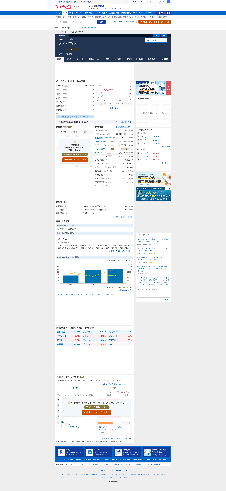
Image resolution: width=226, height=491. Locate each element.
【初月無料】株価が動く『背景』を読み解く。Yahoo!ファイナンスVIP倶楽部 (84, 294)
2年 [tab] (129, 104)
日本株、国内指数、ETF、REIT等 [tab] (97, 464)
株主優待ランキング (102, 17)
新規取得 (101, 6)
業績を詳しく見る (126, 290)
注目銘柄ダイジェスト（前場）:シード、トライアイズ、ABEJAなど (114, 428)
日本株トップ (60, 17)
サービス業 (68, 39)
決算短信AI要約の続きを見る (120, 251)
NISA (135, 13)
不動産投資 (125, 13)
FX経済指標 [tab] (137, 464)
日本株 (65, 13)
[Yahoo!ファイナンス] (70, 6)
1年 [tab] (123, 104)
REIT (150, 17)
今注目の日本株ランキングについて (118, 384)
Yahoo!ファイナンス (107, 470)
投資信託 (88, 13)
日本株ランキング (73, 17)
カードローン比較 (145, 13)
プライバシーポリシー (66, 474)
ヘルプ (140, 2)
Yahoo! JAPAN (131, 2)
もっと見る (166, 146)
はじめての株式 (161, 17)
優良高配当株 (117, 17)
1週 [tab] (104, 104)
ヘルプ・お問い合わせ (108, 477)
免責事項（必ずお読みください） (141, 474)
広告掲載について (105, 474)
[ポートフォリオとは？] (68, 27)
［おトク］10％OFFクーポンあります (108, 8)
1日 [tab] (98, 104)
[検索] (168, 1)
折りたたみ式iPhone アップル (161, 2)
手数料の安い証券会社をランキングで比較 (75, 117)
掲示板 (104, 13)
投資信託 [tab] (148, 464)
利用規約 (94, 474)
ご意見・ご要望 (122, 477)
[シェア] (156, 35)
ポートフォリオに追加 (157, 40)
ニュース (97, 13)
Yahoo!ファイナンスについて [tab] (74, 464)
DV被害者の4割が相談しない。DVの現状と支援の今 (75, 2)
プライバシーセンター (83, 474)
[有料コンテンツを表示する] (127, 149)
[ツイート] (164, 35)
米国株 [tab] (128, 464)
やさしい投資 (118, 22)
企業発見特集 (130, 22)
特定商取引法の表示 (160, 474)
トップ (58, 13)
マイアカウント (163, 13)
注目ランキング (87, 17)
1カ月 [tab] (111, 104)
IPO (142, 17)
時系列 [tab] (156, 464)
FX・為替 (79, 13)
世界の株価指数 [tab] (117, 464)
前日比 (75, 388)
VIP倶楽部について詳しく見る (75, 159)
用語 (66, 85)
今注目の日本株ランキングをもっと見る (117, 438)
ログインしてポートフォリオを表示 (85, 27)
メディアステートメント (121, 474)
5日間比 (114, 388)
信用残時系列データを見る (123, 217)
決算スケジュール (130, 17)
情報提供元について (125, 127)
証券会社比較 (114, 13)
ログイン (89, 8)
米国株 (71, 13)
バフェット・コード (124, 261)
